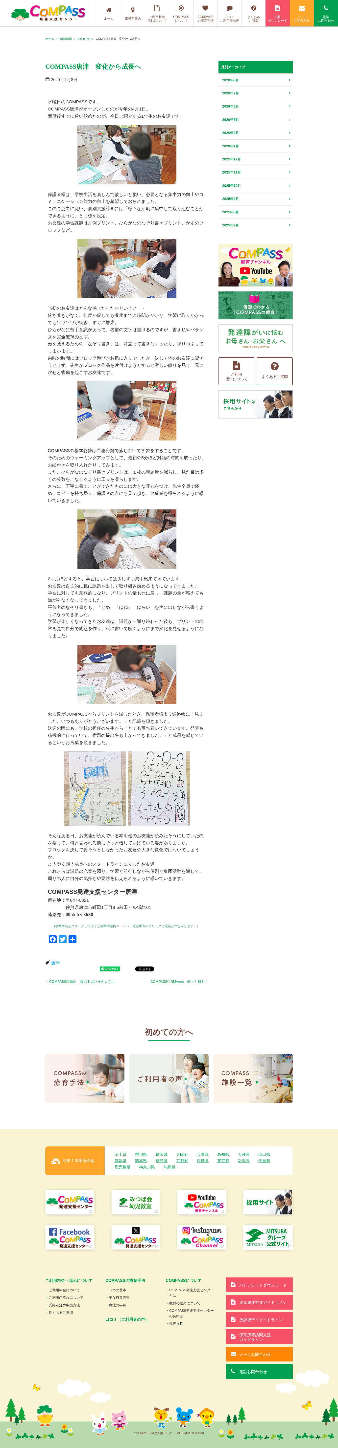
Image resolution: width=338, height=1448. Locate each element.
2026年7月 (230, 93)
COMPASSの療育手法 (205, 19)
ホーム (109, 19)
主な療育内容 (119, 1297)
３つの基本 (117, 1290)
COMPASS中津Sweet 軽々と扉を (177, 982)
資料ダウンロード (277, 19)
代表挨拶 (176, 1324)
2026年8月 (230, 80)
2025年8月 (230, 212)
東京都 (223, 1161)
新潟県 (244, 1161)
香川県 (141, 1154)
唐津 (55, 962)
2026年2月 (230, 133)
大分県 (244, 1154)
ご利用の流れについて (66, 1297)
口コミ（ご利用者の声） (127, 1319)
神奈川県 (147, 1167)
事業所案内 (133, 19)
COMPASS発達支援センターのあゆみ (191, 1313)
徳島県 (162, 1161)
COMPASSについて (181, 19)
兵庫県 (203, 1154)
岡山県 (120, 1154)
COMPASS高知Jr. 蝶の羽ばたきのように (82, 982)
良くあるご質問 (61, 1313)
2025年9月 (230, 199)
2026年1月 (230, 146)
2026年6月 (230, 106)
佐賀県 (264, 1161)
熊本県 (141, 1161)
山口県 (264, 1154)
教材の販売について (184, 1303)
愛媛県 (120, 1161)
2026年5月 (230, 120)
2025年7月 (230, 225)
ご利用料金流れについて (157, 19)
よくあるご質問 (253, 19)
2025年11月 (231, 172)
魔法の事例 (117, 1305)
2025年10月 (231, 186)
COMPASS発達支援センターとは (191, 1292)
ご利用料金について (64, 1290)
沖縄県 (169, 1167)
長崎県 (203, 1161)
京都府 (182, 1161)
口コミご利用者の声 (229, 19)
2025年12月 (231, 159)
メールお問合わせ (302, 19)
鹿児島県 (122, 1167)
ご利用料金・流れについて (69, 1280)
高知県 (223, 1154)
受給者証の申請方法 (64, 1305)
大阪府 (182, 1154)
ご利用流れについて (236, 376)
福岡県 (162, 1154)
